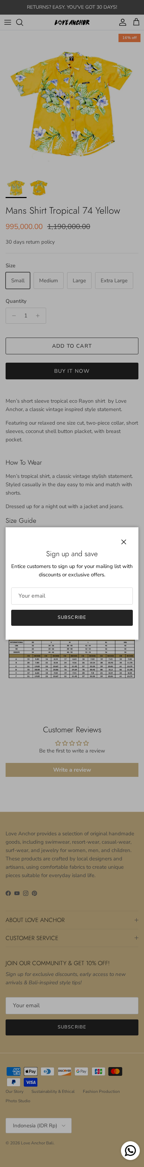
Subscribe (72, 617)
